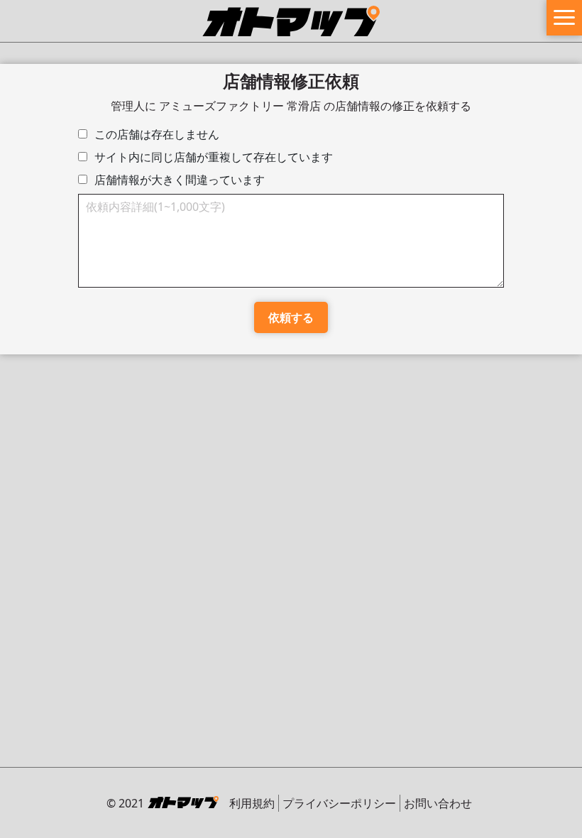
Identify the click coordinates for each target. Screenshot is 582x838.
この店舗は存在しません (156, 134)
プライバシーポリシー (339, 803)
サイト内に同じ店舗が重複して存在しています (213, 157)
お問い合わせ (438, 803)
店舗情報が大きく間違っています (179, 179)
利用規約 (252, 803)
